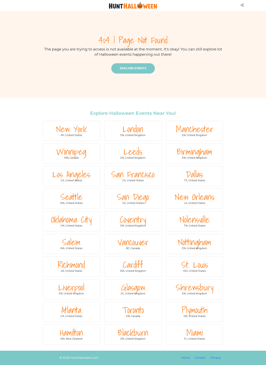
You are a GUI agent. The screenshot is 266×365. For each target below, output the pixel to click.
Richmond (71, 264)
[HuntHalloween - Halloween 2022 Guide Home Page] (133, 5)
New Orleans (194, 197)
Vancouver (132, 242)
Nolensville (194, 219)
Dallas (194, 174)
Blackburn (133, 332)
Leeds (133, 151)
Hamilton (71, 332)
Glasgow (133, 287)
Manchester (194, 129)
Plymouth (195, 310)
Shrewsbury (194, 287)
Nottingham (194, 242)
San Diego (133, 197)
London (133, 129)
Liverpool (71, 287)
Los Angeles (71, 174)
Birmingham (194, 151)
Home (185, 357)
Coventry (133, 219)
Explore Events (133, 68)
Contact (200, 357)
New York (71, 129)
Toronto (133, 310)
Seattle (71, 197)
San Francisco (133, 174)
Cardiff (133, 264)
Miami (194, 332)
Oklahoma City (71, 219)
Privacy (215, 357)
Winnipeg (71, 151)
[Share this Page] (252, 5)
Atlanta (71, 310)
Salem (71, 242)
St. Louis (194, 264)
